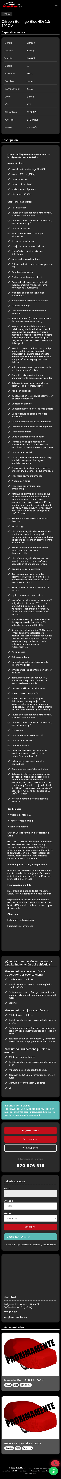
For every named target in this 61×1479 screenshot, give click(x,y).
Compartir (31, 1148)
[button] (53, 1471)
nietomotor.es (26, 920)
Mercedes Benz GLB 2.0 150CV (23, 1380)
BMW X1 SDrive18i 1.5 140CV (22, 1443)
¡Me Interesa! (32, 1130)
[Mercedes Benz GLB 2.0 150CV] (30, 1354)
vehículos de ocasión (33, 844)
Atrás (7, 14)
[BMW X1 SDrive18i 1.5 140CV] (30, 1417)
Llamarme (31, 1139)
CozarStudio (30, 1474)
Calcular (30, 1227)
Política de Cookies (21, 1471)
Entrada (8, 1200)
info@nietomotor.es (15, 1317)
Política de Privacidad (40, 1471)
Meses (7, 1213)
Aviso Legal (7, 1471)
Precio (7, 1188)
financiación (17, 902)
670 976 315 (30, 1166)
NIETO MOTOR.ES (15, 841)
